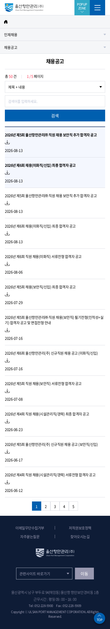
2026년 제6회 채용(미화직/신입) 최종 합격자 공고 (40, 165)
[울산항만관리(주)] (24, 10)
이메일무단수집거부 (29, 528)
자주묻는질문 (29, 536)
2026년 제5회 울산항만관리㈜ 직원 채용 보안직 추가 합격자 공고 (51, 134)
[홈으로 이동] (55, 21)
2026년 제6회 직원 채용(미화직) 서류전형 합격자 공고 (43, 256)
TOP (100, 619)
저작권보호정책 (80, 528)
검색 (55, 115)
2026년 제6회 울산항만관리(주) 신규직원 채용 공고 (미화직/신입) (51, 353)
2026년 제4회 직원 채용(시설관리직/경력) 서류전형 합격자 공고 (50, 474)
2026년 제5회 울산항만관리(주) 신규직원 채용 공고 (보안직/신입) (51, 444)
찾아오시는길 (80, 536)
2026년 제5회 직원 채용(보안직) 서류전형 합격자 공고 (43, 383)
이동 (84, 573)
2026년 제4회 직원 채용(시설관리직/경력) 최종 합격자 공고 (47, 413)
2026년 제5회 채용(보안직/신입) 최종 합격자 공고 (40, 286)
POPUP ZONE (82, 6)
